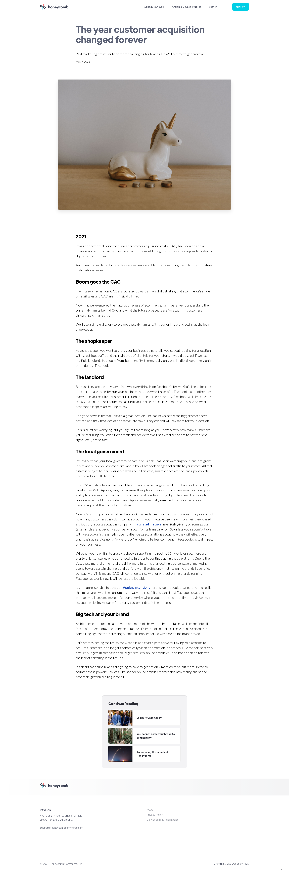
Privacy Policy (155, 814)
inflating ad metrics (146, 524)
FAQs (150, 809)
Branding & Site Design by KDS (231, 863)
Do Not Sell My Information (162, 819)
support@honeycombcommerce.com (61, 827)
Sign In (213, 6)
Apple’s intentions (136, 587)
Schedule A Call (154, 6)
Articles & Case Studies (186, 6)
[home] (54, 7)
